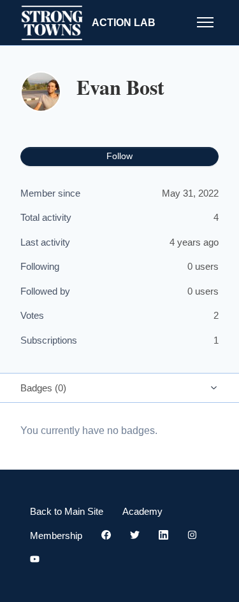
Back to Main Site (66, 511)
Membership (56, 535)
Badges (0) (43, 387)
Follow (119, 156)
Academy (142, 511)
